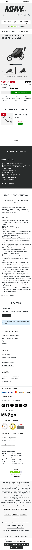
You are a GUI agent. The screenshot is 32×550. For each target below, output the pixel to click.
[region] (16, 60)
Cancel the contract (7, 365)
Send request (24, 76)
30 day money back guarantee (10, 335)
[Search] (18, 15)
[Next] (29, 55)
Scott (20, 21)
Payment (3, 343)
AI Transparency (24, 530)
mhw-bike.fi (15, 514)
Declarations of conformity (9, 357)
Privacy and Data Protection (15, 525)
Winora (16, 23)
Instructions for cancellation (20, 523)
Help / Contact (5, 354)
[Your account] (25, 15)
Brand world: (7, 21)
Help (7, 1)
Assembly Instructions (7, 362)
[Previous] (2, 55)
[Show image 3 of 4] (17, 64)
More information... (21, 541)
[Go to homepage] (16, 9)
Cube (15, 21)
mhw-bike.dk (23, 514)
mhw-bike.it (15, 512)
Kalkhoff (7, 23)
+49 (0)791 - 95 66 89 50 (8, 445)
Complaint (4, 360)
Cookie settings (6, 523)
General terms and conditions (15, 528)
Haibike (26, 21)
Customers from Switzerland (9, 338)
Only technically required (20, 544)
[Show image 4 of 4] (20, 64)
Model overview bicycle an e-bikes (11, 376)
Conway (24, 23)
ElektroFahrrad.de (15, 517)
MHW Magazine (6, 381)
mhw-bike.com (15, 509)
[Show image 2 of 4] (14, 64)
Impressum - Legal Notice (10, 530)
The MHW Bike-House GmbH (9, 378)
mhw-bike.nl (7, 514)
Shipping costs (14, 88)
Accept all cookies (16, 548)
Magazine (26, 1)
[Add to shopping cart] (20, 124)
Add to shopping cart (21, 92)
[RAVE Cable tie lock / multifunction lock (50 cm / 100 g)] (7, 119)
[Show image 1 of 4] (11, 64)
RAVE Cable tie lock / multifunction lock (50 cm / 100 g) (23, 115)
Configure (8, 544)
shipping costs (16, 482)
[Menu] (3, 15)
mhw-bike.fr (8, 512)
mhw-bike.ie (23, 512)
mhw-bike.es (24, 509)
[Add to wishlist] (30, 43)
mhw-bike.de (7, 509)
